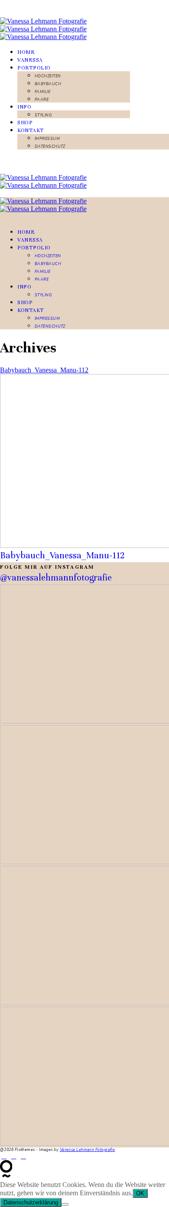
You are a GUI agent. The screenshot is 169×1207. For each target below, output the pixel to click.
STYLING (43, 115)
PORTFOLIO (34, 68)
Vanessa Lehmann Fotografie (87, 1149)
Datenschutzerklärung (30, 1202)
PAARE (42, 99)
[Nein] (65, 1204)
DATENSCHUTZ (50, 146)
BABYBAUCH (48, 83)
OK (140, 1193)
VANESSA (30, 60)
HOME (26, 52)
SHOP (24, 122)
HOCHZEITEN (48, 76)
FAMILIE (42, 91)
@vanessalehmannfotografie (56, 577)
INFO (24, 107)
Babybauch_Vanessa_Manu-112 (44, 370)
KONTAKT (30, 130)
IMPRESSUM (47, 138)
